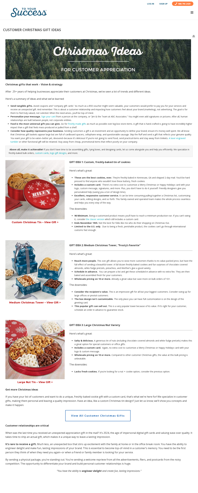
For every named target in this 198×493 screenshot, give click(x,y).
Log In (150, 3)
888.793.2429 (184, 3)
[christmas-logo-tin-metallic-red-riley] (35, 189)
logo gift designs (58, 153)
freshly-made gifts (77, 123)
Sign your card (48, 116)
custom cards (42, 153)
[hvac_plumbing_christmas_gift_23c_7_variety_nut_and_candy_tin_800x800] (35, 349)
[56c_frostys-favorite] (35, 269)
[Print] (193, 36)
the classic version (95, 219)
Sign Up (163, 3)
